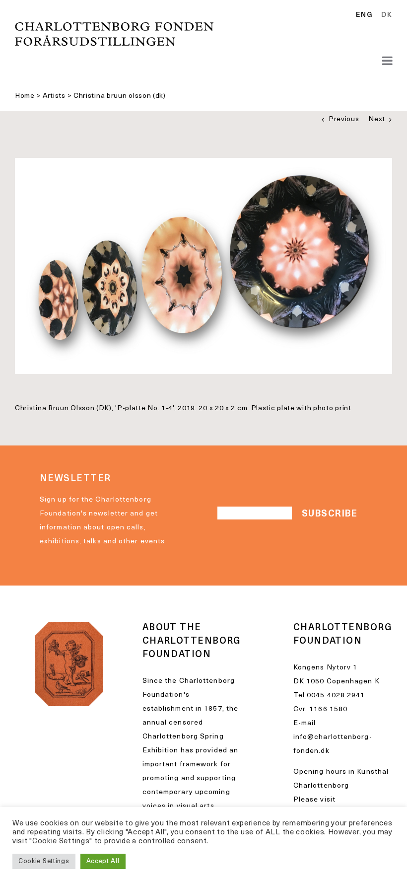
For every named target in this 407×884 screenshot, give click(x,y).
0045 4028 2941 (336, 695)
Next (376, 119)
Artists (54, 96)
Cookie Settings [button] (43, 861)
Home (25, 96)
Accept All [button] (103, 861)
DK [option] (386, 15)
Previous (344, 119)
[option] (385, 15)
